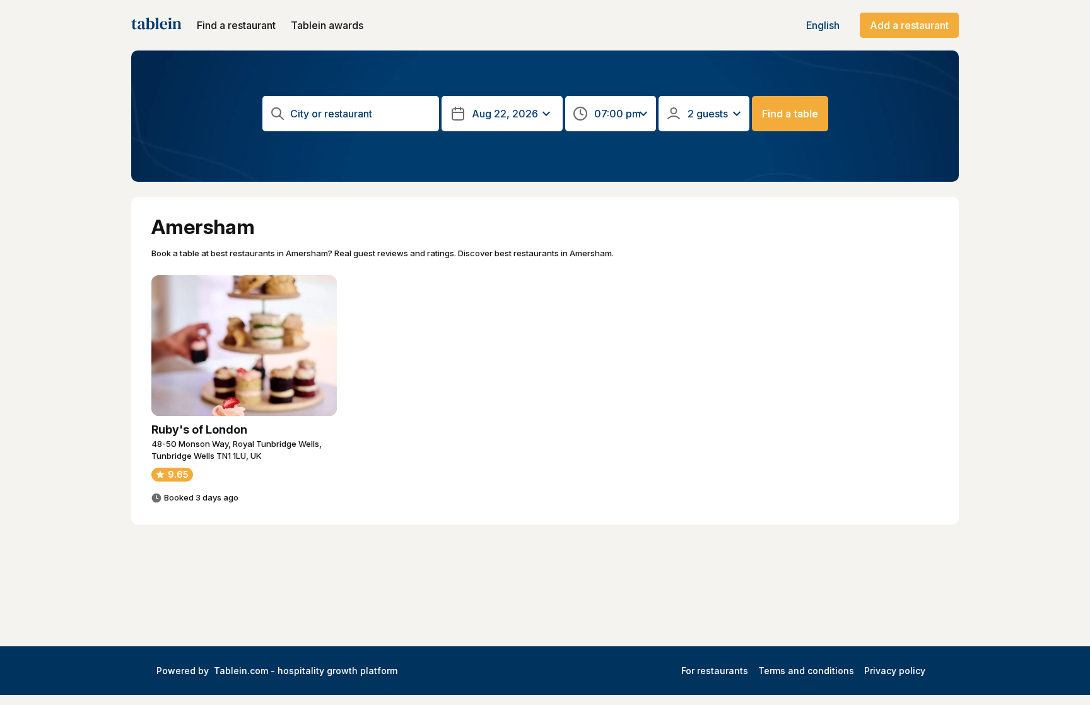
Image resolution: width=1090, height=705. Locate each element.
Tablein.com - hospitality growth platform (305, 670)
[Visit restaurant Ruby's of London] (244, 345)
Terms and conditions (806, 670)
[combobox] (352, 114)
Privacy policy (894, 670)
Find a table (790, 113)
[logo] (156, 25)
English (823, 25)
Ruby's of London (199, 429)
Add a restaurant (909, 25)
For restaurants (714, 670)
